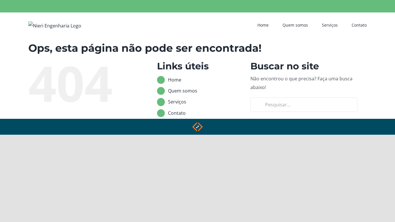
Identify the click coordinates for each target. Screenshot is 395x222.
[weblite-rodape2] (197, 124)
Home (174, 80)
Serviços (177, 102)
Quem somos (182, 91)
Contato (177, 113)
